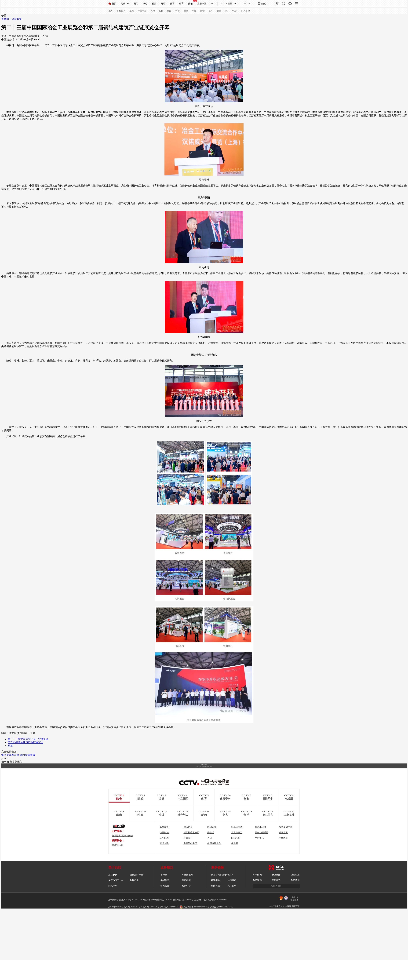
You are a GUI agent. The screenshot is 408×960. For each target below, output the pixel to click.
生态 (131, 11)
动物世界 (283, 832)
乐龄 (194, 11)
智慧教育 (295, 880)
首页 (114, 3)
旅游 (169, 11)
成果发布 (295, 875)
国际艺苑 (235, 838)
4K (212, 3)
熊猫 (190, 3)
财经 (163, 3)
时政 (123, 3)
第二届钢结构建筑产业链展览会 (25, 742)
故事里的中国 (285, 827)
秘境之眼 (164, 843)
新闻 (136, 3)
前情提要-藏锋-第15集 (122, 835)
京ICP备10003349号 (151, 907)
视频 (154, 3)
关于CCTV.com (115, 880)
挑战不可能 (260, 827)
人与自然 (164, 838)
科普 (177, 11)
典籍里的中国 (190, 843)
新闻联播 (164, 827)
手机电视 (186, 880)
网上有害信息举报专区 (222, 875)
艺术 (210, 11)
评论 (145, 3)
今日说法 (164, 832)
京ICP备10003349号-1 (169, 907)
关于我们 (257, 875)
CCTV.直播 (227, 3)
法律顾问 (232, 880)
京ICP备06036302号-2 (133, 907)
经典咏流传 (236, 827)
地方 (110, 11)
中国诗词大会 (214, 843)
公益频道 (17, 19)
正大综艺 (188, 838)
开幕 (10, 745)
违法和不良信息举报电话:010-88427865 (210, 900)
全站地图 (205, 764)
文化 (161, 11)
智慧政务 (276, 880)
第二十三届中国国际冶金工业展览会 (28, 739)
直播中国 (201, 3)
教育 (181, 3)
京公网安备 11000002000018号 (196, 907)
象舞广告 (134, 880)
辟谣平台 (215, 880)
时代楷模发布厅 (191, 832)
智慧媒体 (257, 880)
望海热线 (215, 886)
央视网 (5, 19)
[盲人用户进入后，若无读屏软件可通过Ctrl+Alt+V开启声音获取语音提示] (277, 3)
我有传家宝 (236, 832)
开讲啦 (210, 832)
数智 (219, 11)
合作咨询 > (276, 886)
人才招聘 (232, 886)
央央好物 (245, 11)
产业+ (234, 11)
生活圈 (234, 843)
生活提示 (259, 838)
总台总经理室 (136, 875)
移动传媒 (164, 886)
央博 (152, 11)
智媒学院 (276, 875)
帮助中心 (186, 886)
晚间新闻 (211, 827)
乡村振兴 (121, 11)
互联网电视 (187, 875)
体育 (172, 3)
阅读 (202, 11)
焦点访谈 (188, 827)
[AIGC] (262, 3)
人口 (209, 838)
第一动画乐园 (261, 832)
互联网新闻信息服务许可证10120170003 (125, 900)
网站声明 (112, 886)
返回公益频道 (27, 755)
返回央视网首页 (10, 755)
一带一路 (142, 11)
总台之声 (112, 875)
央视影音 (164, 880)
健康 (186, 11)
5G (226, 11)
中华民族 (283, 838)
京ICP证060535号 (115, 907)
